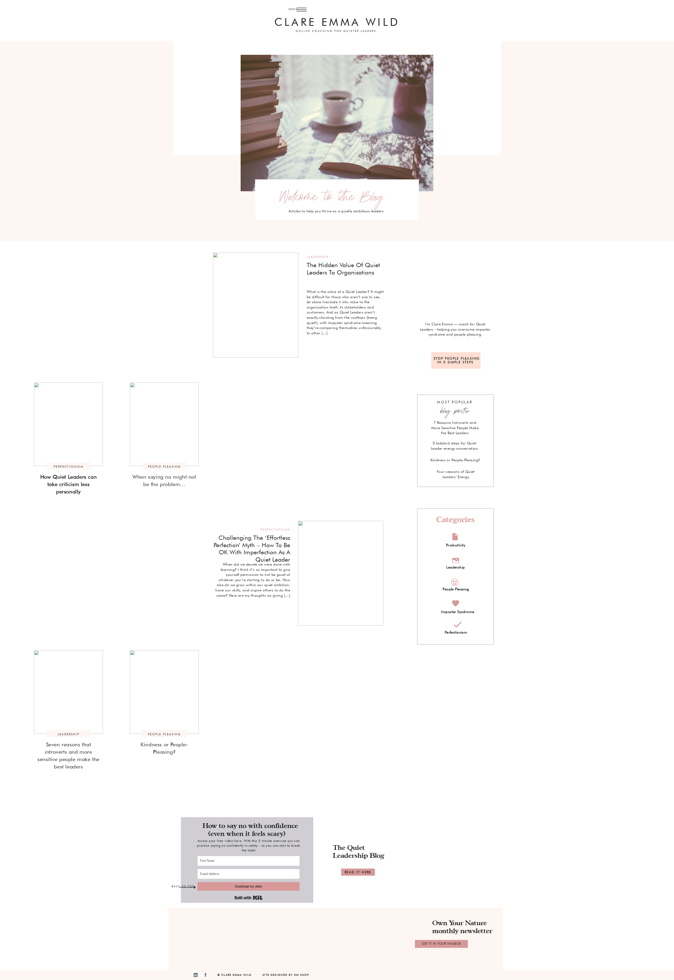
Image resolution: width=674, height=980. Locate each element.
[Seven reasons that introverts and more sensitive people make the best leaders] (68, 692)
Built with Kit (248, 897)
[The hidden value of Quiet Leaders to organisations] (255, 305)
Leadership (318, 257)
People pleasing (164, 466)
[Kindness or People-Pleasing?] (164, 692)
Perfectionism (68, 466)
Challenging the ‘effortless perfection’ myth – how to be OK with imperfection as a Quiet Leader (252, 548)
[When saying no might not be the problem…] (164, 424)
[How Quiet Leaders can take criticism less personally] (68, 424)
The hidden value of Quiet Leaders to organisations (343, 268)
